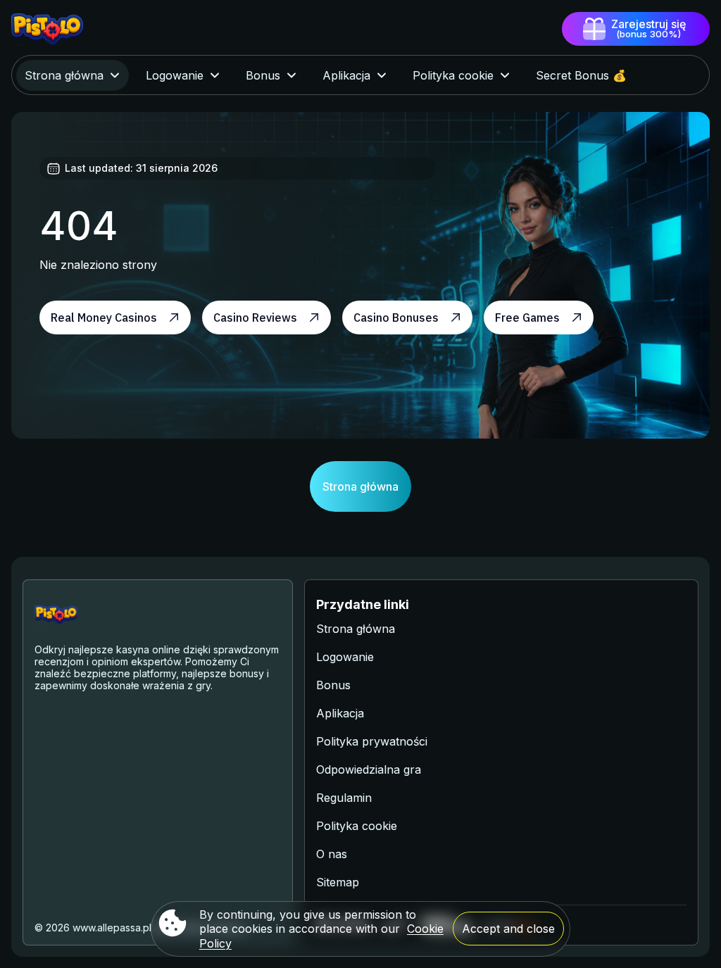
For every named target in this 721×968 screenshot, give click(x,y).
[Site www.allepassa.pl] (60, 28)
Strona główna (360, 486)
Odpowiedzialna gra (368, 769)
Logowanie (345, 657)
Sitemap (337, 882)
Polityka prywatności (371, 741)
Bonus (333, 685)
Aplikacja (340, 713)
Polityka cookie (356, 826)
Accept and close (508, 929)
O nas (331, 854)
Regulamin (344, 798)
